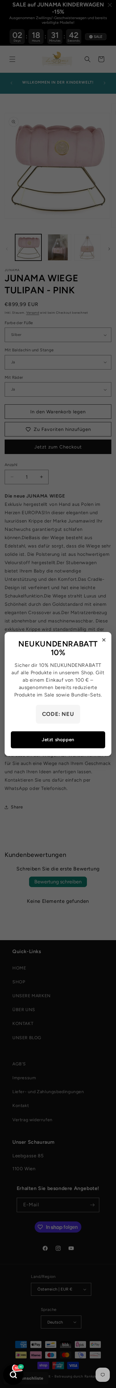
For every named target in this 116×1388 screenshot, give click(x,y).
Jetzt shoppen (58, 739)
